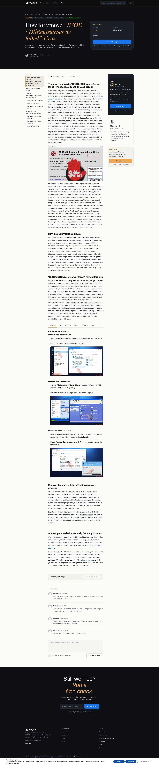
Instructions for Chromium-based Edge (33, 112)
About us (101, 732)
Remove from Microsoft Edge (35, 107)
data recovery (86, 515)
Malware (48, 3)
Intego (61, 137)
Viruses (64, 732)
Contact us (102, 748)
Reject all (131, 761)
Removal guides (36, 14)
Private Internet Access (85, 560)
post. (69, 319)
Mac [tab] (60, 325)
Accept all (119, 761)
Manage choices (144, 761)
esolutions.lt (37, 740)
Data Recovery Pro (66, 517)
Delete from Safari (33, 126)
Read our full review (121, 111)
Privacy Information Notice (106, 738)
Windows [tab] (53, 325)
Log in (130, 3)
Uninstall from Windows (35, 100)
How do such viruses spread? (33, 89)
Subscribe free (121, 161)
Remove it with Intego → (112, 42)
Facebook (28, 743)
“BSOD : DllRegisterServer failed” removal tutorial (34, 95)
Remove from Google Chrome (34, 122)
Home (26, 14)
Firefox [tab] (76, 325)
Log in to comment (95, 656)
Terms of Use (103, 735)
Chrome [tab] (85, 325)
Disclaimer (102, 741)
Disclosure (102, 744)
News (42, 3)
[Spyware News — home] (31, 3)
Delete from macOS (33, 103)
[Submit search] (101, 3)
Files (62, 3)
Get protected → (121, 106)
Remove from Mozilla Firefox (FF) (34, 117)
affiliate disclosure (56, 758)
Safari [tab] (93, 325)
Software (56, 3)
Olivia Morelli (33, 55)
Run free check (92, 706)
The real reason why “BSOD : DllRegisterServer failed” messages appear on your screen (34, 81)
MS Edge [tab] (68, 325)
